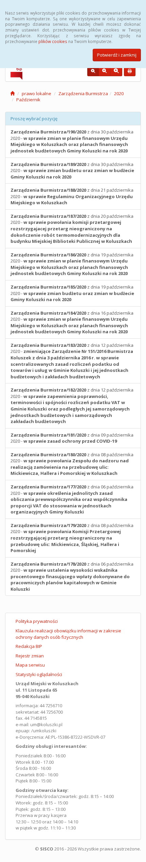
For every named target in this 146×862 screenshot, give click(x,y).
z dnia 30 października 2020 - (72, 141)
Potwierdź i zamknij (116, 55)
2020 (119, 93)
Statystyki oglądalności (39, 674)
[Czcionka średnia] (104, 71)
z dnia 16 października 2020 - (72, 322)
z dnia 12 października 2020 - (72, 361)
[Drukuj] (129, 71)
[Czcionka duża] (116, 71)
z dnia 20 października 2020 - (72, 228)
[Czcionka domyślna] (93, 71)
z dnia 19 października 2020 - (72, 264)
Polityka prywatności (37, 621)
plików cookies (52, 41)
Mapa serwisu (30, 665)
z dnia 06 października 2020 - (72, 499)
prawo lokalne (36, 93)
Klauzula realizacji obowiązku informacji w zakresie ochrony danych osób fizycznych (68, 634)
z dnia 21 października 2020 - (72, 196)
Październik (28, 100)
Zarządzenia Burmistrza (83, 93)
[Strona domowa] (12, 93)
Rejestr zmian (30, 656)
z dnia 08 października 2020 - (72, 464)
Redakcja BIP (29, 646)
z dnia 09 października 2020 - (72, 438)
